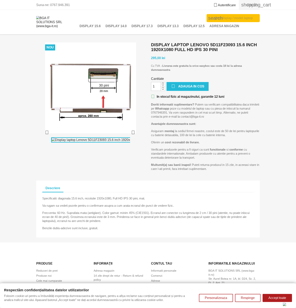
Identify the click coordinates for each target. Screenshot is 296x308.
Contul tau (161, 263)
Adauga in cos (187, 86)
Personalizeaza (216, 298)
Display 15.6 (90, 26)
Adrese (155, 280)
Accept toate (277, 298)
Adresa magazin (224, 26)
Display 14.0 (116, 26)
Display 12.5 (194, 26)
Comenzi (156, 275)
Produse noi (44, 275)
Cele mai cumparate (49, 280)
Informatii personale (163, 270)
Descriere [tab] (53, 188)
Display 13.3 (168, 26)
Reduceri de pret (47, 270)
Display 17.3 (142, 26)
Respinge (248, 298)
